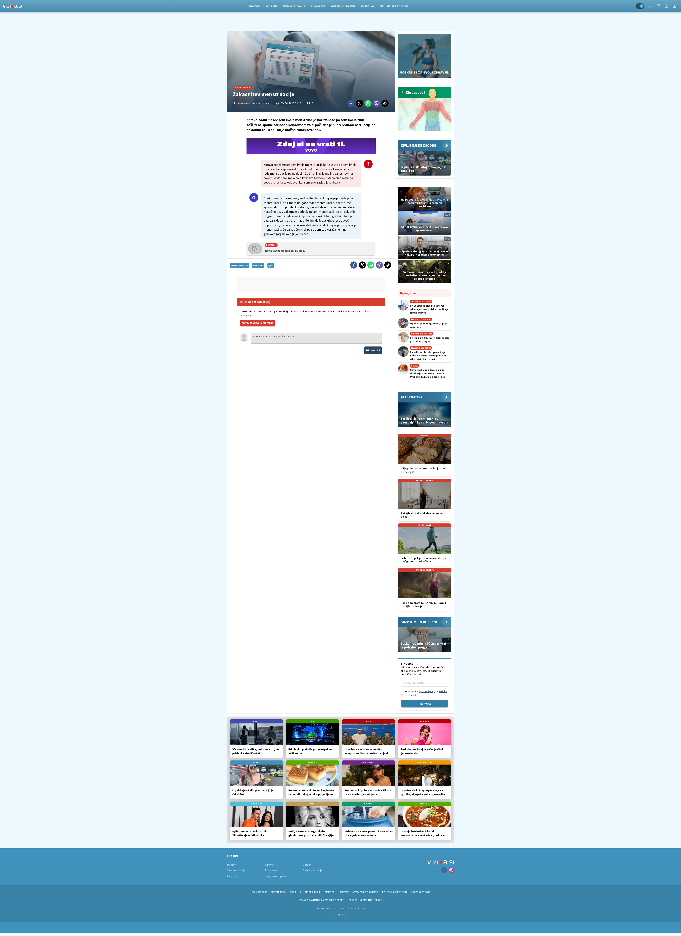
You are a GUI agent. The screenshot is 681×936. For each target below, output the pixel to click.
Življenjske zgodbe (394, 6)
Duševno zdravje (343, 6)
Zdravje (254, 6)
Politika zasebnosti (394, 892)
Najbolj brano (408, 293)
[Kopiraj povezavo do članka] (385, 103)
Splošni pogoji (420, 892)
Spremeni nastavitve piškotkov (358, 892)
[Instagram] (658, 6)
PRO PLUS (295, 892)
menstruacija (239, 265)
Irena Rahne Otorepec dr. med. (254, 103)
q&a (270, 265)
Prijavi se (373, 350)
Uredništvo (278, 892)
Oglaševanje (259, 892)
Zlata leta (318, 6)
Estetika (367, 6)
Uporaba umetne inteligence (364, 900)
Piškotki (330, 892)
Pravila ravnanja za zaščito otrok (321, 900)
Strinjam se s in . (426, 693)
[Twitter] (359, 103)
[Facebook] (666, 6)
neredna (258, 265)
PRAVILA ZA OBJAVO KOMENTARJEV (257, 323)
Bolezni (271, 6)
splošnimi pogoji (427, 691)
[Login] (674, 6)
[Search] (650, 6)
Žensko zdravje (294, 6)
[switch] (640, 6)
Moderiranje (312, 892)
